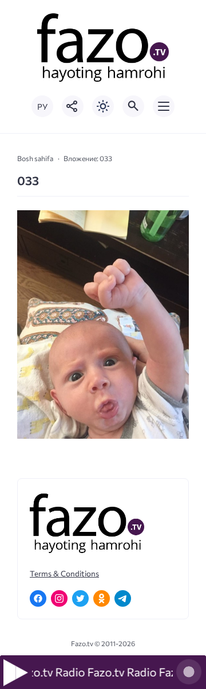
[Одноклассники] (101, 598)
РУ (42, 106)
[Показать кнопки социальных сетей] (73, 106)
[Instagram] (59, 598)
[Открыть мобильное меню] (164, 106)
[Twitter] (80, 598)
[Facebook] (38, 598)
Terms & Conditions (64, 573)
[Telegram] (122, 598)
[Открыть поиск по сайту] (133, 106)
